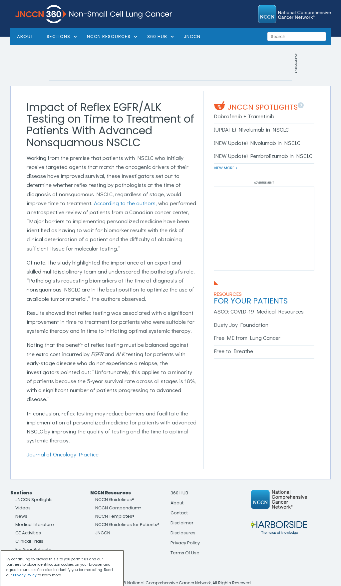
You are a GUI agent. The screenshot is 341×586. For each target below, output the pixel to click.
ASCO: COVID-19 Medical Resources (259, 311)
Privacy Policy (185, 543)
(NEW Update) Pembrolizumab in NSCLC (263, 156)
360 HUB (157, 36)
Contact (179, 513)
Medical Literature (34, 524)
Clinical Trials (29, 541)
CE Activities (28, 533)
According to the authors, (125, 203)
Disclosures (182, 533)
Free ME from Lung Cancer (247, 337)
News (21, 516)
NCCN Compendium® (118, 508)
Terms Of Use (184, 553)
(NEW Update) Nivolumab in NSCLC (257, 143)
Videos (23, 508)
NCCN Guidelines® (114, 499)
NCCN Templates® (115, 516)
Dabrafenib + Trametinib (244, 116)
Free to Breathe (233, 351)
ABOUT (25, 36)
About (176, 503)
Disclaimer (181, 523)
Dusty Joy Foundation (241, 324)
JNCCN (192, 36)
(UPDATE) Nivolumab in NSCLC (251, 129)
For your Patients (251, 300)
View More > (225, 168)
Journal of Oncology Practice (63, 454)
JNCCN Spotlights (262, 107)
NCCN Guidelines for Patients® (127, 524)
